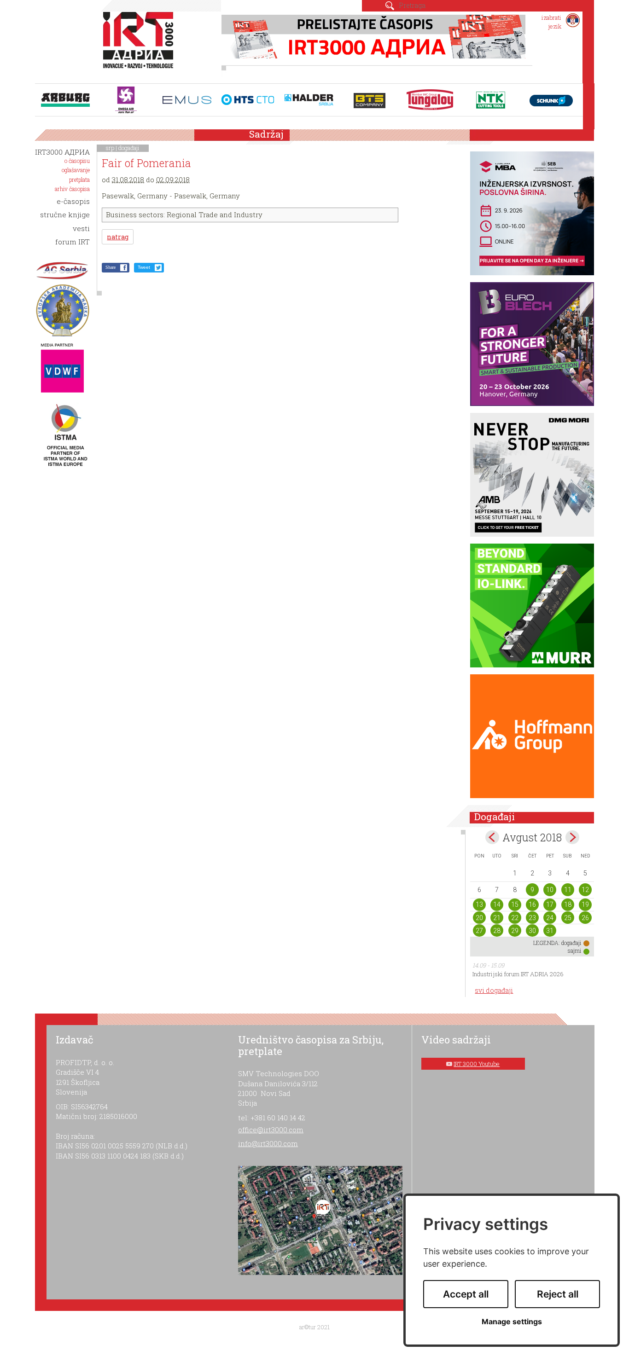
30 (532, 930)
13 (479, 904)
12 (585, 889)
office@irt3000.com (270, 1129)
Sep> (572, 837)
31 (549, 930)
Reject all (557, 1294)
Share (110, 267)
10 (549, 889)
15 (514, 904)
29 (514, 930)
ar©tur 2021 (314, 1327)
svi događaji (494, 990)
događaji (129, 147)
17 (549, 904)
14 (497, 904)
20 (479, 917)
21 (497, 917)
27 (479, 930)
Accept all (466, 1294)
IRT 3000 (140, 45)
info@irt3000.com (268, 1143)
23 (532, 917)
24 (549, 917)
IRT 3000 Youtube (477, 1064)
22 (514, 917)
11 (567, 889)
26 (585, 917)
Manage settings (512, 1321)
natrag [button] (117, 236)
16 (532, 904)
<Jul (492, 837)
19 (585, 904)
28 (497, 930)
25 (567, 917)
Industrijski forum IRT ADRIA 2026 (518, 974)
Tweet (144, 267)
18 (567, 904)
